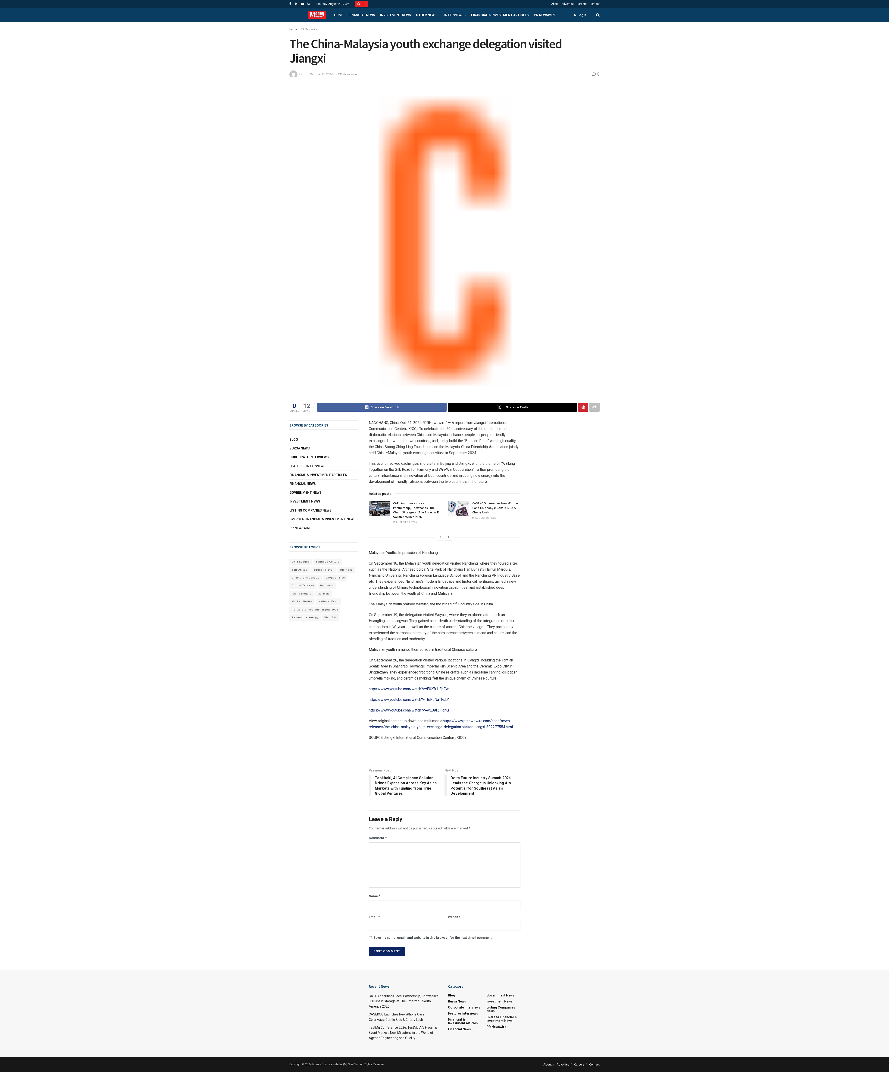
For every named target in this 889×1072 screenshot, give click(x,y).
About (555, 4)
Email (374, 917)
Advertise (567, 4)
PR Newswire (545, 15)
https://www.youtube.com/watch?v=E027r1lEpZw (409, 689)
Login (581, 15)
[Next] (448, 537)
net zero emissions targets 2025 (315, 609)
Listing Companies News (310, 510)
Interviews (453, 15)
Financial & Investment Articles (500, 15)
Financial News (362, 15)
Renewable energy (305, 617)
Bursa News (299, 448)
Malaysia (323, 593)
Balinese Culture (328, 561)
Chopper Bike (335, 577)
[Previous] (440, 537)
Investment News (395, 15)
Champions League (305, 577)
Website (454, 917)
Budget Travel (323, 569)
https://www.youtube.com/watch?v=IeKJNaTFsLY (409, 699)
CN (363, 4)
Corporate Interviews (309, 457)
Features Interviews (307, 466)
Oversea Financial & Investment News (322, 519)
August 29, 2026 (406, 522)
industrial (327, 585)
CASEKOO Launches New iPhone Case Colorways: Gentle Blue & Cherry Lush (495, 507)
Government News (305, 492)
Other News (426, 15)
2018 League (301, 561)
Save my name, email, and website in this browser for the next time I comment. (433, 937)
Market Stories (302, 601)
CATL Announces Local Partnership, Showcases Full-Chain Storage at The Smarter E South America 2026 (416, 510)
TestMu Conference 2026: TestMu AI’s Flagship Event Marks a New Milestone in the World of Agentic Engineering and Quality (403, 1033)
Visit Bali (330, 617)
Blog (293, 439)
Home (339, 15)
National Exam (329, 601)
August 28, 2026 (485, 517)
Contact (594, 4)
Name (375, 896)
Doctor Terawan (303, 585)
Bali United (299, 569)
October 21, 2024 (321, 74)
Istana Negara (301, 593)
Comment (378, 838)
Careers (581, 4)
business (346, 569)
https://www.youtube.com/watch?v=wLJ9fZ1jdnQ (409, 710)
